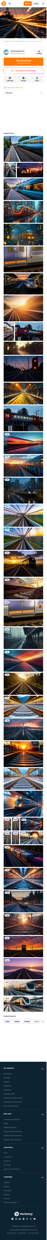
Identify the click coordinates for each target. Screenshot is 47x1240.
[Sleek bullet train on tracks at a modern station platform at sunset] (23, 298)
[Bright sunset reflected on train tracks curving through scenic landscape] (23, 323)
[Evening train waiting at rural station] (10, 169)
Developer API (9, 1141)
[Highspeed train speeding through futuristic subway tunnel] (23, 838)
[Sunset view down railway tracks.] (23, 972)
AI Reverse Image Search (13, 1145)
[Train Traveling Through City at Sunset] (23, 1035)
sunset (27, 1069)
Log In (36, 3)
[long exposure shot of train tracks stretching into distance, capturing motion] (23, 740)
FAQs (6, 1200)
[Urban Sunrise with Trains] (23, 763)
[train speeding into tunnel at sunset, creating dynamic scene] (23, 885)
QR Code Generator (11, 1154)
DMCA (6, 1171)
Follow (39, 53)
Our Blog (7, 1213)
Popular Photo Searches (13, 1183)
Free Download (23, 61)
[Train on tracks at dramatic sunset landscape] (23, 994)
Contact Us (8, 1204)
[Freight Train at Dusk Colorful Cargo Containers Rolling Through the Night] (23, 904)
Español (7, 1234)
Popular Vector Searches (13, 1179)
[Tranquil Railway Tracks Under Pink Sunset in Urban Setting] (7, 885)
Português (8, 1238)
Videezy (6, 1129)
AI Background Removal (13, 1150)
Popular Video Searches (13, 1187)
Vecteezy (7, 1125)
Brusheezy (8, 1121)
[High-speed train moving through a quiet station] (23, 203)
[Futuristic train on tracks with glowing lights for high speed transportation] (15, 871)
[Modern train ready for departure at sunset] (9, 346)
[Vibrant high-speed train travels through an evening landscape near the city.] (23, 477)
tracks (16, 1069)
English (6, 1230)
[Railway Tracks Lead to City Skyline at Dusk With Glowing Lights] (7, 857)
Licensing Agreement (12, 1167)
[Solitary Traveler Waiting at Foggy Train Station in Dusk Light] (23, 672)
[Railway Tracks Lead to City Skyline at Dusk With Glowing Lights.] (15, 857)
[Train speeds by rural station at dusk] (23, 148)
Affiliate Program (10, 1175)
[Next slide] (38, 1069)
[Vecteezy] (3, 3)
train (7, 1069)
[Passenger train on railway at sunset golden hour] (23, 598)
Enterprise (8, 1133)
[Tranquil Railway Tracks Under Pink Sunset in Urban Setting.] (31, 871)
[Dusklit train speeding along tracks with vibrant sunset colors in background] (23, 500)
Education (7, 1137)
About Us (7, 1209)
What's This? (19, 88)
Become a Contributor (12, 1217)
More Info (9, 92)
